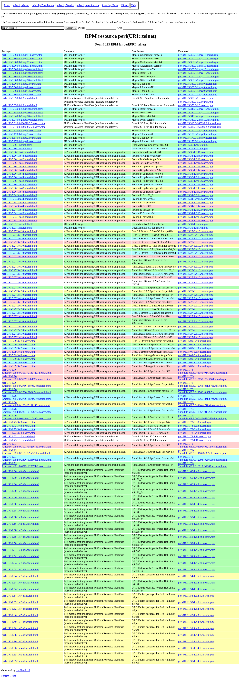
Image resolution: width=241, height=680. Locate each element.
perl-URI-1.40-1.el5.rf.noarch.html (20, 615)
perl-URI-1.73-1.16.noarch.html (18, 436)
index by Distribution (43, 5)
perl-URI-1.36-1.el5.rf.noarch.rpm (196, 641)
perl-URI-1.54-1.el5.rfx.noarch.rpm (196, 563)
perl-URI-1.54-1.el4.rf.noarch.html (20, 595)
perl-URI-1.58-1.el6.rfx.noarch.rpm (196, 510)
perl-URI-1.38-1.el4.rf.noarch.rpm (196, 635)
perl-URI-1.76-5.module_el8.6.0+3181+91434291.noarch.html (26, 371)
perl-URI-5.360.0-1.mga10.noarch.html (22, 69)
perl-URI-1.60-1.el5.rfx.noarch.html (20, 484)
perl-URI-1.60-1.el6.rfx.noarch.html (20, 471)
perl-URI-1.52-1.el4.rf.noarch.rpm (196, 608)
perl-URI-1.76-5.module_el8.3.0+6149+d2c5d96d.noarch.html (26, 417)
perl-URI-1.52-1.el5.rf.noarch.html (20, 602)
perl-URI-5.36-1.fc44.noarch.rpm (195, 166)
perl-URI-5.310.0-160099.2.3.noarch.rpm (199, 123)
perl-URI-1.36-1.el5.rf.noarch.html (20, 641)
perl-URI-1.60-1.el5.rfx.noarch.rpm (196, 484)
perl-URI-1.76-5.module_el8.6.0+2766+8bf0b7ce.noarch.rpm (202, 384)
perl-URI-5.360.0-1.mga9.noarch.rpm (197, 83)
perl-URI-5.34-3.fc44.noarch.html (19, 195)
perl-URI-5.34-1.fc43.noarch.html (19, 209)
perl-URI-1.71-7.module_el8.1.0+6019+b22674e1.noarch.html (26, 465)
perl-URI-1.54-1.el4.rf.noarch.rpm (196, 595)
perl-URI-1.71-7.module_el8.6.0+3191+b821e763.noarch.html (26, 445)
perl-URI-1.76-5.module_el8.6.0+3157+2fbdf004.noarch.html (26, 378)
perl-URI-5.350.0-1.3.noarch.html (19, 98)
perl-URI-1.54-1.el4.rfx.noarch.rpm (196, 582)
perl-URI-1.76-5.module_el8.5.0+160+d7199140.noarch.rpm (202, 404)
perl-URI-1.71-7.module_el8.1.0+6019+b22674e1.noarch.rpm (202, 465)
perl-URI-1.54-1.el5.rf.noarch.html (20, 576)
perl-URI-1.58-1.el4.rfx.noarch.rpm (196, 536)
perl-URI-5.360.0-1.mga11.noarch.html (22, 55)
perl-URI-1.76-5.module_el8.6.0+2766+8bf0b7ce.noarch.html (26, 384)
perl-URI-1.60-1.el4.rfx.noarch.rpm (196, 497)
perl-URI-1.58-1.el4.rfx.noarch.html (20, 536)
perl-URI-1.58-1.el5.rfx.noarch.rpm (196, 523)
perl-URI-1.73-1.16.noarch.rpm (194, 436)
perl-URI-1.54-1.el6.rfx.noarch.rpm (196, 549)
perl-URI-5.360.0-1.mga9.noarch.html (21, 83)
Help (133, 5)
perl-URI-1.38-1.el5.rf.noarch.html (20, 628)
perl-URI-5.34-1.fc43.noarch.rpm (195, 209)
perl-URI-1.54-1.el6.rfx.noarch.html (20, 549)
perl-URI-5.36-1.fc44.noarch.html (19, 166)
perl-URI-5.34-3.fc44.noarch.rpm (195, 195)
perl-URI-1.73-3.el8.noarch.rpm (194, 422)
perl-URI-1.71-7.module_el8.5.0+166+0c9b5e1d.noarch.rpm (202, 452)
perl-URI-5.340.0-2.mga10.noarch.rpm (198, 108)
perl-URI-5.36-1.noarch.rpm (193, 144)
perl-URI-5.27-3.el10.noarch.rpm (195, 231)
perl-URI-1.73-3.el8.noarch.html (18, 422)
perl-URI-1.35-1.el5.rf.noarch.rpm (196, 654)
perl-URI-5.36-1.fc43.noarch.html (19, 180)
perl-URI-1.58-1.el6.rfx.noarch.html (20, 510)
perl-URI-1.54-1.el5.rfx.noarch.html (20, 563)
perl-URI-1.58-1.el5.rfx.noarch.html (20, 523)
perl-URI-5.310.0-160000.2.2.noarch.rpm (199, 126)
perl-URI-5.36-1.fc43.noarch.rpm (195, 180)
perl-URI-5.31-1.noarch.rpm (193, 224)
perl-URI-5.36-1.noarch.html (17, 144)
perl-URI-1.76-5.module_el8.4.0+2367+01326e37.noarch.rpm (202, 410)
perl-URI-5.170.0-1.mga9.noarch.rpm (197, 130)
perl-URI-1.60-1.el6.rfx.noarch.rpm (196, 471)
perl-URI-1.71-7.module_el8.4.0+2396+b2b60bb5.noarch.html (26, 458)
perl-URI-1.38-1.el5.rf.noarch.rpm (196, 628)
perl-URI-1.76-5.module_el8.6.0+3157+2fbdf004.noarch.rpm (202, 378)
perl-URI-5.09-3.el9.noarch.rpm (194, 341)
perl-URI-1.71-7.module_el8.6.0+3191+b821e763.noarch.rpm (202, 445)
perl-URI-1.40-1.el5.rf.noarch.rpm (196, 615)
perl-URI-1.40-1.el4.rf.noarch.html (20, 621)
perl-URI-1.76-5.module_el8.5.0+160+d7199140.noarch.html (26, 404)
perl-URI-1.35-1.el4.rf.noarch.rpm (196, 661)
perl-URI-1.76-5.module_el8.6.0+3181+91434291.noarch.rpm (202, 371)
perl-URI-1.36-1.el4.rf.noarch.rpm (196, 648)
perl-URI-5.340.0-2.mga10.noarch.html (22, 108)
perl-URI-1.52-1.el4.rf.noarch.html (20, 608)
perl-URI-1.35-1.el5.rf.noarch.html (20, 654)
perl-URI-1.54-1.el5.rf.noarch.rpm (196, 576)
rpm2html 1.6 (23, 670)
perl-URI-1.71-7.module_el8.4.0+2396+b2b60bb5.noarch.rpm (202, 458)
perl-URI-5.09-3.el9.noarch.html (18, 341)
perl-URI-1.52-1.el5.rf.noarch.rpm (196, 602)
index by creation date (88, 5)
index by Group (21, 5)
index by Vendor (65, 5)
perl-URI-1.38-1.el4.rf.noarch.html (20, 635)
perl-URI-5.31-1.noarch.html (17, 224)
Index (7, 5)
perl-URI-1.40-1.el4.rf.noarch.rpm (196, 621)
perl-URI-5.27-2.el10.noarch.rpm (195, 305)
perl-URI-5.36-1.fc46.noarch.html (19, 152)
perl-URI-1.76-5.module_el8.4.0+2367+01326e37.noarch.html (26, 410)
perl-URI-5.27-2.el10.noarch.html (19, 305)
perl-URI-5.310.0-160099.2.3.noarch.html (23, 123)
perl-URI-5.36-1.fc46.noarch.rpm (195, 152)
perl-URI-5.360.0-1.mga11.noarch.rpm (198, 55)
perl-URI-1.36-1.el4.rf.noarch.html (20, 648)
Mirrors (125, 5)
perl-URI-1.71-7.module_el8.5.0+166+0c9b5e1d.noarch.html (26, 452)
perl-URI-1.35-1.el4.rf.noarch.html (20, 661)
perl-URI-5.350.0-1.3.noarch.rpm (195, 98)
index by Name (110, 5)
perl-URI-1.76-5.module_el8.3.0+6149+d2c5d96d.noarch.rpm (202, 417)
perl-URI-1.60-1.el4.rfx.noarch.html (20, 497)
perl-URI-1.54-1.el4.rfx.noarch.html (20, 582)
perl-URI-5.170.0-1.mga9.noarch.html (21, 130)
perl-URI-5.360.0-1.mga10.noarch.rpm (198, 69)
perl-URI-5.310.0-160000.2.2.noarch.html (23, 126)
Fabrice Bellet (8, 675)
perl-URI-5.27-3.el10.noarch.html (19, 231)
